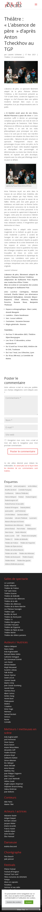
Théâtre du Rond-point (12, 557)
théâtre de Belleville (21, 539)
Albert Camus (9, 693)
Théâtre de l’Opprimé (12, 627)
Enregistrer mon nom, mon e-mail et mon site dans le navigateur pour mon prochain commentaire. (21, 443)
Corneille (7, 722)
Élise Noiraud (9, 836)
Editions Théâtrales (22, 493)
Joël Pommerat (20, 511)
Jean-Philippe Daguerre (12, 773)
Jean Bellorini (9, 792)
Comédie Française (25, 490)
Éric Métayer (9, 763)
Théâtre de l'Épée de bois (13, 546)
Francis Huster (9, 829)
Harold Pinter (9, 688)
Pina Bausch (9, 856)
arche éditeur (32, 486)
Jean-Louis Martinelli (11, 778)
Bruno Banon (9, 745)
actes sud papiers (20, 486)
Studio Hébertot (20, 532)
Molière (27, 525)
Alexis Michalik (9, 765)
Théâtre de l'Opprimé (27, 543)
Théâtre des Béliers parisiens (15, 635)
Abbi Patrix (8, 802)
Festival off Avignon (11, 872)
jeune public (9, 511)
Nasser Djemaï (10, 675)
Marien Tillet (9, 804)
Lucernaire (33, 518)
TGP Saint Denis (10, 591)
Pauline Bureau (10, 752)
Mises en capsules (11, 882)
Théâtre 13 (8, 539)
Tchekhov (8, 706)
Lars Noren (8, 662)
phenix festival (10, 529)
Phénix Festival (9, 869)
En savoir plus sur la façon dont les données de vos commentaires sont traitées (21, 468)
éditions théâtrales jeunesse (14, 564)
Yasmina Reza (9, 691)
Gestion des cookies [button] (14, 902)
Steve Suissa (9, 532)
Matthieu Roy (9, 771)
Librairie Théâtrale (21, 518)
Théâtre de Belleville (11, 596)
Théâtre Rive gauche (23, 561)
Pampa (7, 879)
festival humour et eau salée (14, 504)
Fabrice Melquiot (10, 497)
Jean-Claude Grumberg (12, 685)
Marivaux (7, 711)
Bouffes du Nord (10, 490)
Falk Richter (8, 672)
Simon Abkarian (10, 760)
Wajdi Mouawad (10, 667)
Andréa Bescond (10, 846)
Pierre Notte (21, 529)
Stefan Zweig (9, 696)
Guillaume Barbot (10, 758)
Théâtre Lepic (9, 612)
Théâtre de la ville (11, 601)
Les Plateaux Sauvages (13, 609)
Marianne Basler (10, 815)
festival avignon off (11, 500)
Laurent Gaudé (9, 680)
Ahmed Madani (10, 665)
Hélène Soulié (9, 781)
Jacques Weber (9, 823)
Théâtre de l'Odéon (11, 543)
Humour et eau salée (12, 887)
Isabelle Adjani (9, 831)
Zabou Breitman (10, 789)
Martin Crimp (9, 683)
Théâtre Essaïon (28, 557)
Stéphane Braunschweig (13, 786)
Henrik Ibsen (9, 698)
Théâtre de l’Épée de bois (13, 630)
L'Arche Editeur (10, 515)
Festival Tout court (11, 874)
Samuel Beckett (10, 714)
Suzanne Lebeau (10, 670)
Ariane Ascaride (10, 826)
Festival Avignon (31, 497)
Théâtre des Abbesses (26, 553)
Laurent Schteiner (15, 54)
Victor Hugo (8, 709)
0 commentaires (18, 57)
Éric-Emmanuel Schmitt (13, 659)
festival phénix (25, 507)
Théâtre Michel (10, 561)
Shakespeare (31, 529)
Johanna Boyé (9, 755)
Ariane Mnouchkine (11, 747)
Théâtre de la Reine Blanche (14, 550)
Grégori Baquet (10, 818)
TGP (18, 536)
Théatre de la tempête (29, 536)
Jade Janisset (9, 859)
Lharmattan (9, 518)
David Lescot (9, 678)
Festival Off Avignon (11, 507)
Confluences (9, 493)
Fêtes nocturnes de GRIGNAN (15, 877)
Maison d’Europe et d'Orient (14, 522)
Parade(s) (7, 885)
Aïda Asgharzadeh (11, 651)
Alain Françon (9, 776)
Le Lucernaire (9, 583)
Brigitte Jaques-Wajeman (13, 784)
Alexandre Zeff (9, 750)
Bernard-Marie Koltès (12, 654)
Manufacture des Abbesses (14, 525)
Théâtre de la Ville (11, 553)
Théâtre (7, 57)
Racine (6, 719)
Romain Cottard (10, 821)
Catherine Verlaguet (11, 657)
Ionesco (7, 717)
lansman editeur (22, 515)
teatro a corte (9, 536)
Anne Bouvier (9, 768)
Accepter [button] (29, 902)
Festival (21, 497)
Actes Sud (8, 486)
